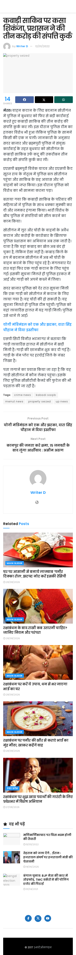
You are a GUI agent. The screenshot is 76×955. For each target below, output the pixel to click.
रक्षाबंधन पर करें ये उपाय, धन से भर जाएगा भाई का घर (35, 686)
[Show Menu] (71, 6)
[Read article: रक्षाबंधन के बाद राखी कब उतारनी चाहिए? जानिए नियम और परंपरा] (38, 606)
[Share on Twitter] (44, 99)
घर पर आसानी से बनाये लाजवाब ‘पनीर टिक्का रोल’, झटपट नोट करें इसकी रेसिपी (34, 574)
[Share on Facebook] (24, 99)
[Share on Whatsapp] (63, 99)
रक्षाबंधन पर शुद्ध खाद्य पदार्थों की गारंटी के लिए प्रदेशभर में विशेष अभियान (38, 799)
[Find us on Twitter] (38, 918)
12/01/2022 (42, 46)
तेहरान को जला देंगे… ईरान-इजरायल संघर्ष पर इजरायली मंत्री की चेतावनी (48, 857)
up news (62, 401)
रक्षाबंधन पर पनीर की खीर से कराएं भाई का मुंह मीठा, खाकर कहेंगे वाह (35, 742)
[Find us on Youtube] (47, 918)
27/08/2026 (12, 807)
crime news (22, 395)
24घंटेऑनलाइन (43, 947)
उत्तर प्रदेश (12, 788)
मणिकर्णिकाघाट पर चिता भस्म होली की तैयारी (47, 837)
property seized (39, 401)
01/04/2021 (31, 889)
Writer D (22, 46)
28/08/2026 (12, 582)
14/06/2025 (32, 866)
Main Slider (14, 563)
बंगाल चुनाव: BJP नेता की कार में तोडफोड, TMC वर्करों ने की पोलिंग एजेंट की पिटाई (46, 879)
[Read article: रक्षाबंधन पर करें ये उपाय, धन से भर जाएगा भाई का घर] (38, 662)
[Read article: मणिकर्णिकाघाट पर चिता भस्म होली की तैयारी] (11, 839)
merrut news (14, 401)
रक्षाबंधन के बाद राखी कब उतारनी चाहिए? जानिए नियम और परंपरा (35, 630)
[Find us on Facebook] (28, 918)
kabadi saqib (46, 395)
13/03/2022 (32, 844)
